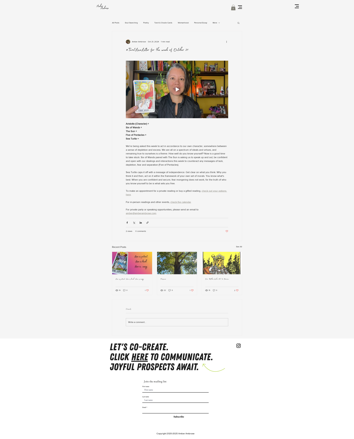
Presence (163, 279)
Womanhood (183, 23)
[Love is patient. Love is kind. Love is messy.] (132, 263)
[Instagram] (238, 346)
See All (239, 246)
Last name (145, 396)
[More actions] (226, 41)
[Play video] (177, 89)
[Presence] (177, 263)
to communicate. (180, 357)
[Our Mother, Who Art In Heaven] (222, 263)
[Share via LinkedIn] (140, 222)
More (215, 23)
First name (145, 386)
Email (144, 407)
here (139, 357)
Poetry (146, 23)
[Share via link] (147, 222)
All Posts (115, 23)
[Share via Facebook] (127, 222)
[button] (233, 7)
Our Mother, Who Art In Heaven (217, 279)
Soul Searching (131, 23)
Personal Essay (200, 23)
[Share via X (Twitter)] (134, 222)
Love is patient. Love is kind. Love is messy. (129, 279)
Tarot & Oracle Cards (163, 23)
